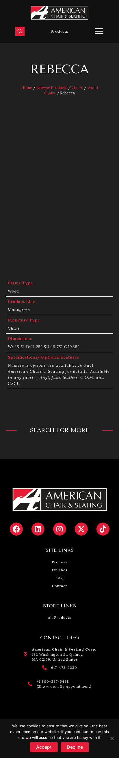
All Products (59, 617)
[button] (59, 31)
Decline (75, 747)
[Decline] (112, 738)
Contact (59, 586)
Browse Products (51, 87)
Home (26, 87)
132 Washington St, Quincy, (57, 654)
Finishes (60, 570)
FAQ (59, 578)
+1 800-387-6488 (53, 681)
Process (59, 562)
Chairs (77, 87)
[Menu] (99, 31)
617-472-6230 (64, 667)
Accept (44, 747)
